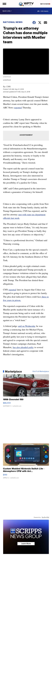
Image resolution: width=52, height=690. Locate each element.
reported (18, 107)
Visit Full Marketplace (40, 371)
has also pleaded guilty (23, 347)
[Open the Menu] (4, 4)
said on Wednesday (26, 325)
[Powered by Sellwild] (45, 517)
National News (13, 22)
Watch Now (44, 4)
